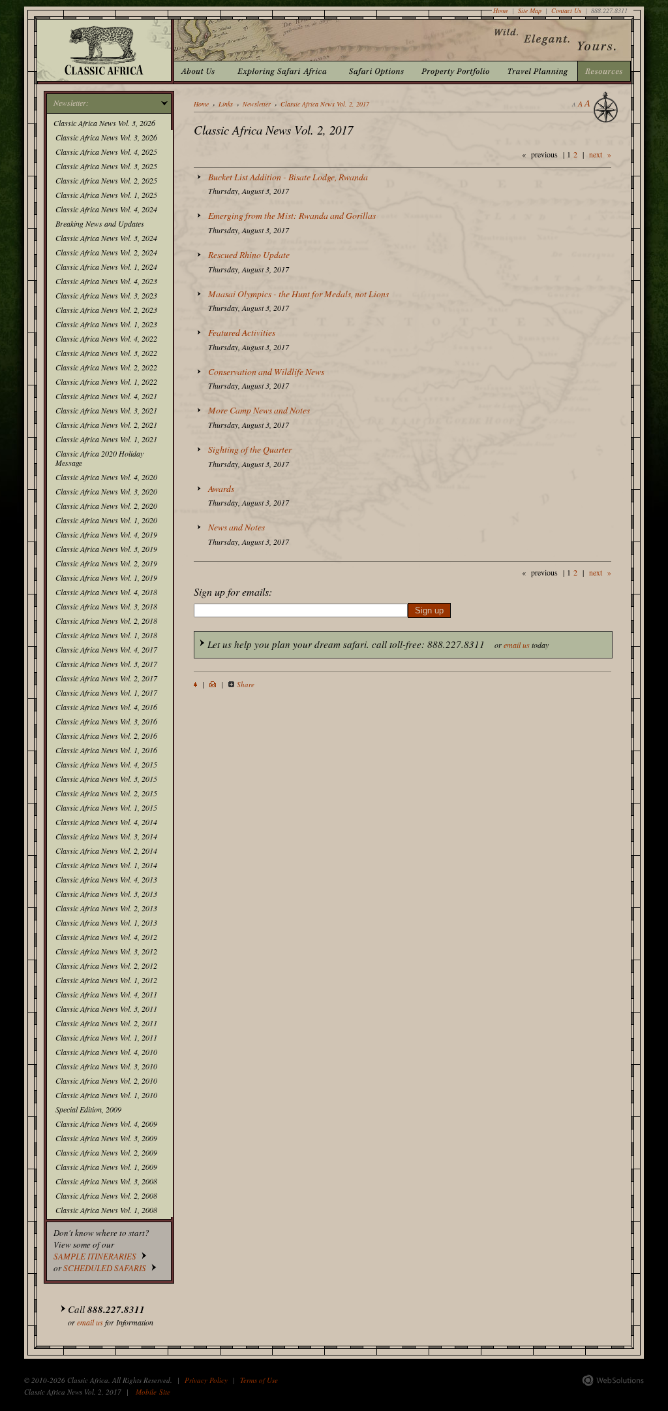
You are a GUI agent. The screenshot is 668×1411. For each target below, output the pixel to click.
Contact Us (566, 10)
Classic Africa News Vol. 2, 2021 (106, 424)
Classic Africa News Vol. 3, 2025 (106, 166)
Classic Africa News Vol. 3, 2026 (104, 123)
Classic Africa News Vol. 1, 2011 (106, 1037)
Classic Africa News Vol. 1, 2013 (106, 922)
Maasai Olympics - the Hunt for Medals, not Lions (298, 293)
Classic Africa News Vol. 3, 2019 (106, 548)
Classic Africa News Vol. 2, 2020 (106, 505)
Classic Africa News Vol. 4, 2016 (106, 707)
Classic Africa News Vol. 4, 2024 (106, 209)
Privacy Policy (206, 1380)
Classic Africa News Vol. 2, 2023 (106, 309)
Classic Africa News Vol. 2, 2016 (106, 735)
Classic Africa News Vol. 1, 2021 (106, 439)
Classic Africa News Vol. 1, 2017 (106, 692)
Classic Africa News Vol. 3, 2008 (106, 1181)
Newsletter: (71, 102)
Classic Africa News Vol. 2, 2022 (106, 367)
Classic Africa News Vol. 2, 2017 (106, 678)
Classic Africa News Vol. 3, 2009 (106, 1138)
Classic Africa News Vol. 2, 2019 (106, 563)
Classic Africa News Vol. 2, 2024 (106, 252)
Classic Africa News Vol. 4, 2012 (106, 937)
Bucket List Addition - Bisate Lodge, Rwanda (288, 176)
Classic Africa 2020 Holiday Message (99, 458)
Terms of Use (259, 1380)
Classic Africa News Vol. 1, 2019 (106, 577)
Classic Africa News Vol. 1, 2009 (106, 1166)
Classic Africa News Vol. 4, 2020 (106, 477)
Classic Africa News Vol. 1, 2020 (106, 520)
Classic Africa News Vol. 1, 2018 (106, 635)
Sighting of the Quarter (250, 449)
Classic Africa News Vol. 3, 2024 (106, 238)
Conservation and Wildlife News (266, 371)
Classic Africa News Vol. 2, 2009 (106, 1152)
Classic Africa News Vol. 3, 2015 (106, 778)
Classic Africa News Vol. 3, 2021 (106, 410)
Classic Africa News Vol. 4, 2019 (106, 534)
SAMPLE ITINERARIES (94, 1256)
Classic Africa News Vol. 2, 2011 (106, 1023)
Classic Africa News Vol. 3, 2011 (106, 1008)
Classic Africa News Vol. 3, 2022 (106, 353)
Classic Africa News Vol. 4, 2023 (106, 281)
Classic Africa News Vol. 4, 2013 (106, 879)
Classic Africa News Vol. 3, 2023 (106, 295)
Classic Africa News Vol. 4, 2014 (106, 822)
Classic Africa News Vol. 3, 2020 (106, 491)
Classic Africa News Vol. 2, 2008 (106, 1195)
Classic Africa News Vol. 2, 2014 (106, 850)
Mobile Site (153, 1392)
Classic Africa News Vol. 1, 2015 (106, 807)
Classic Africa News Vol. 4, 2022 (106, 338)
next (595, 154)
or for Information (110, 1315)
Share (245, 684)
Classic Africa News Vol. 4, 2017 (106, 649)
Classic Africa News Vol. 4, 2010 (106, 1051)
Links (226, 103)
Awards (221, 488)
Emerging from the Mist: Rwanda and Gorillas (292, 215)
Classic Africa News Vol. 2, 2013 (106, 908)
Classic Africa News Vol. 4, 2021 (106, 396)
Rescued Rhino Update (249, 254)
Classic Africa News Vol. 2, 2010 (106, 1080)
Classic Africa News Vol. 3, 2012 (106, 951)
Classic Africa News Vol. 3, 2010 (106, 1066)
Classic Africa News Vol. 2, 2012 (106, 965)
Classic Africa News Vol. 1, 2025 (106, 194)
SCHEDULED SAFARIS (104, 1268)
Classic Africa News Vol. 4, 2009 (106, 1123)
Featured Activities (241, 332)
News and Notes (236, 527)
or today (378, 644)
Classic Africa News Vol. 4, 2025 (106, 151)
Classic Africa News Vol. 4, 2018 (106, 592)
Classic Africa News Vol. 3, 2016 (106, 721)
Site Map (529, 10)
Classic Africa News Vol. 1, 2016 (106, 750)
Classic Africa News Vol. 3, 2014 (106, 836)
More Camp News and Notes (259, 410)
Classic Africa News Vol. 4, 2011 (106, 994)
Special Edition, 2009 (88, 1109)
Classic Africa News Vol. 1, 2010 (106, 1095)
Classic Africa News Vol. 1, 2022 (106, 381)
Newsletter (257, 103)
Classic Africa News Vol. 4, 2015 (106, 764)
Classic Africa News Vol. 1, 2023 (106, 324)
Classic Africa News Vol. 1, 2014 (106, 865)
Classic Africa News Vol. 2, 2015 (106, 793)
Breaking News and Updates (99, 223)
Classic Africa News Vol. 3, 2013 (106, 893)
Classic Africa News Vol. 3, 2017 (106, 663)
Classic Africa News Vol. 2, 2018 (106, 620)
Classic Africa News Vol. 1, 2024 (106, 266)
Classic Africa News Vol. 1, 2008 (106, 1210)
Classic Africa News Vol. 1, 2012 (106, 980)
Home (500, 10)
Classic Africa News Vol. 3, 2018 (106, 606)
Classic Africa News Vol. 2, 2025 (106, 180)
